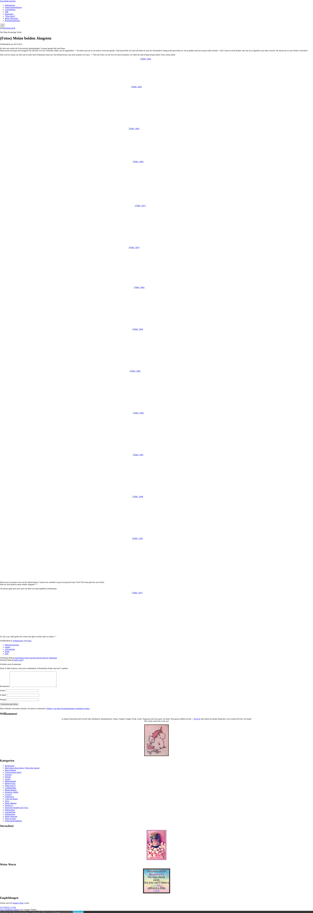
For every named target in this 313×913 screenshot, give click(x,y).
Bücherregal (9, 766)
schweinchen (10, 649)
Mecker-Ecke (10, 783)
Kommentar (4, 686)
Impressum (9, 14)
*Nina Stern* (10, 16)
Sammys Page (18, 903)
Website (3, 700)
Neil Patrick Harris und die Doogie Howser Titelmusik (36, 658)
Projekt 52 (9, 805)
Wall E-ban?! (18, 660)
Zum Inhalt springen (8, 1)
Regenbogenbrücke (12, 21)
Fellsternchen (18, 641)
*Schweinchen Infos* (13, 772)
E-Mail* (3, 695)
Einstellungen (78, 912)
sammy (7, 647)
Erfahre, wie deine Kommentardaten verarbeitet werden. (68, 708)
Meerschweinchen (12, 645)
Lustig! (7, 779)
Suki (6, 654)
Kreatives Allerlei (11, 792)
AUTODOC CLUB (8, 907)
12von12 (8, 794)
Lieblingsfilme (10, 788)
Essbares (8, 775)
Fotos (29, 641)
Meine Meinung (11, 816)
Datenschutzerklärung (13, 7)
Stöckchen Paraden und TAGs (16, 808)
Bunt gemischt (10, 770)
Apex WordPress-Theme (9, 910)
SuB (6, 12)
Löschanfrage (10, 10)
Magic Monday (11, 803)
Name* (3, 690)
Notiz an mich (10, 819)
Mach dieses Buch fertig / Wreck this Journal (22, 768)
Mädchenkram (10, 781)
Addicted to (9, 797)
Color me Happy (11, 799)
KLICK (197, 719)
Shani (7, 651)
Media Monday (11, 790)
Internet (8, 777)
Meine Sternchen (11, 18)
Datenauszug (10, 5)
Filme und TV (10, 786)
